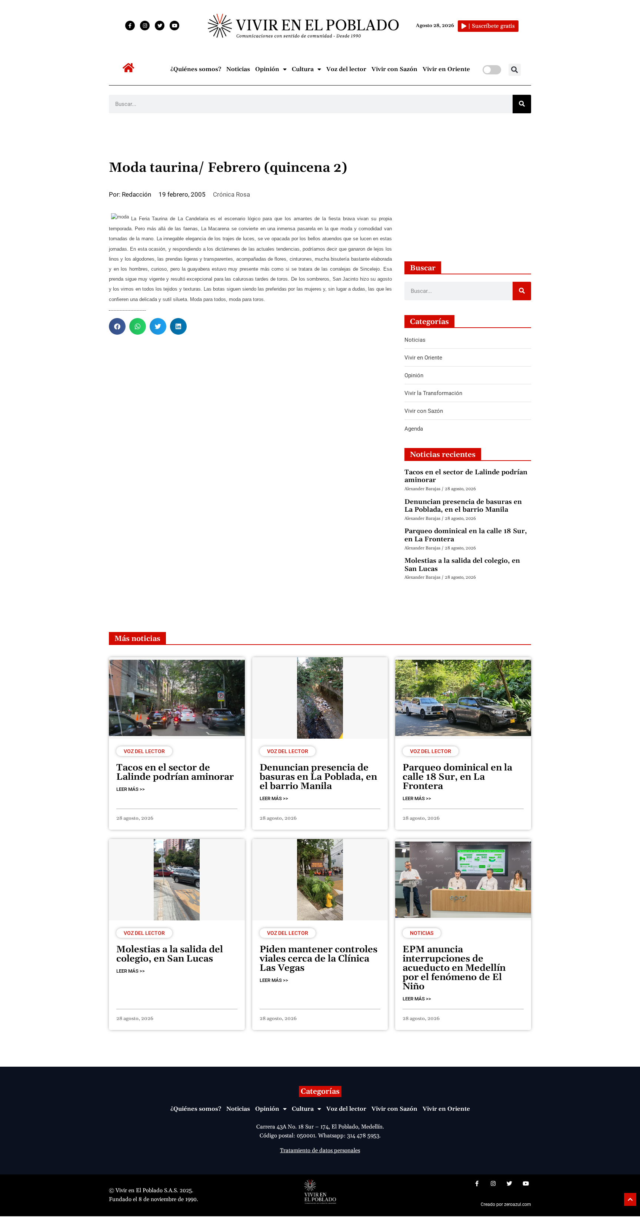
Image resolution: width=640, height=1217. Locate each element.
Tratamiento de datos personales (320, 1150)
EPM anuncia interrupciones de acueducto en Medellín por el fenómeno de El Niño (454, 968)
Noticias (238, 69)
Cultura (303, 69)
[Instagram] (145, 25)
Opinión (267, 69)
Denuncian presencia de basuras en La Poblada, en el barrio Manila (463, 506)
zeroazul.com (517, 1204)
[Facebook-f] (130, 25)
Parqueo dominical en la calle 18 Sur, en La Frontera (465, 535)
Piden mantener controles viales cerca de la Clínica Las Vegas (318, 959)
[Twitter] (159, 25)
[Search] (522, 104)
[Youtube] (174, 25)
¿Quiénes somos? (195, 69)
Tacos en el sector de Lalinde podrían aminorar (465, 476)
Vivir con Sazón (394, 69)
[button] (515, 70)
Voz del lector (346, 69)
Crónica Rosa (231, 194)
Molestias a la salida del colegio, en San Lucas (462, 564)
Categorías (320, 1091)
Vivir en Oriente (446, 69)
